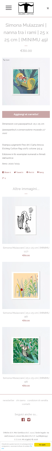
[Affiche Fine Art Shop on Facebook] (23, 420)
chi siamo (21, 400)
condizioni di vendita (37, 400)
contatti (26, 404)
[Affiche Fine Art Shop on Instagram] (29, 420)
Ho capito (42, 445)
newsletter (8, 400)
